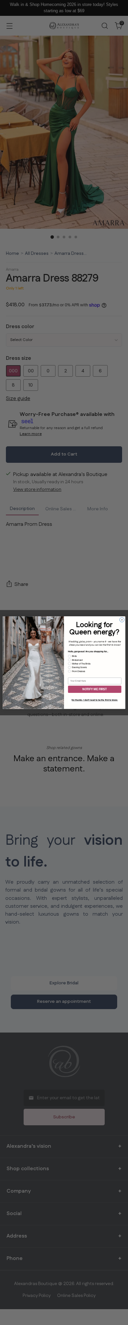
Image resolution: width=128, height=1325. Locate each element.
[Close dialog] (121, 619)
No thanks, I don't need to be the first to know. (94, 700)
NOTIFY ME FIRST (94, 689)
